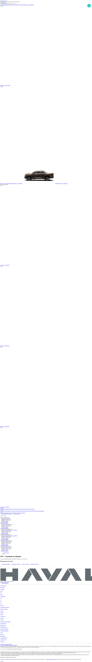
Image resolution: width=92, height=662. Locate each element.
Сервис (1, 510)
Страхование (28, 509)
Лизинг (24, 509)
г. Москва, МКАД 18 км (5, 518)
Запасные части (3, 623)
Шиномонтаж (2, 625)
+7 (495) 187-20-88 (4, 538)
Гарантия (32, 509)
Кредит (18, 509)
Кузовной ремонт (3, 627)
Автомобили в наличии (4, 509)
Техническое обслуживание (5, 621)
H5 (0, 600)
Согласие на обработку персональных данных (8, 645)
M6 (1, 592)
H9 (0, 603)
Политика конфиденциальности (6, 644)
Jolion (1, 591)
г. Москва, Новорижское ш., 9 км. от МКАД (9, 530)
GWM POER (2, 596)
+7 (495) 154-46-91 (4, 521)
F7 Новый (2, 589)
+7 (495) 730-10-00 (4, 532)
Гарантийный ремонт (4, 630)
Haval (1, 646)
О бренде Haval (19, 512)
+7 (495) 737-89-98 (4, 527)
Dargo (1, 594)
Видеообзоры (6, 512)
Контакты (23, 512)
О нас (1, 632)
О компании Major (12, 512)
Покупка (2, 508)
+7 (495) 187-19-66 (4, 550)
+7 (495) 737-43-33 (4, 544)
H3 (0, 598)
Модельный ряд (3, 2)
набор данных (9, 659)
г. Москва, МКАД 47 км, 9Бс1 (6, 541)
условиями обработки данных (50, 659)
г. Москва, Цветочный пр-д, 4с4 (7, 524)
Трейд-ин (21, 509)
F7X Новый (2, 587)
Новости (2, 512)
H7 (0, 601)
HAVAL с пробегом (13, 509)
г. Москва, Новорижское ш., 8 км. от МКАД (9, 535)
